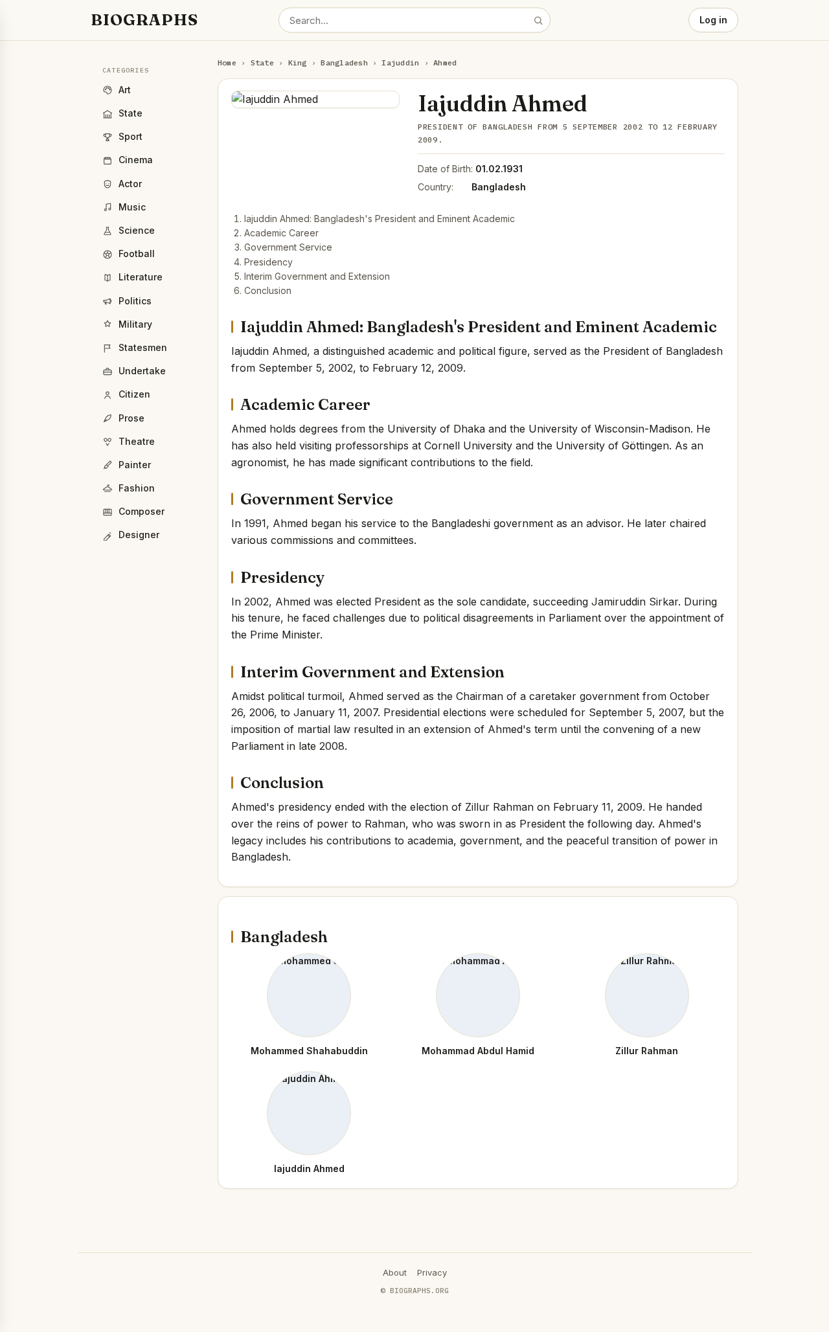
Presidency (268, 261)
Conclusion (267, 290)
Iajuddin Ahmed (309, 1168)
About (395, 1272)
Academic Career (281, 232)
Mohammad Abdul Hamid (478, 1050)
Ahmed (445, 62)
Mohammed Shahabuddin (309, 1050)
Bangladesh (344, 62)
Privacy (432, 1272)
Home (227, 62)
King (297, 62)
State (262, 62)
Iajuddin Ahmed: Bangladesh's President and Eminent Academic (379, 218)
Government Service (288, 247)
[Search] (538, 20)
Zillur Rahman (646, 1050)
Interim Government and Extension (317, 276)
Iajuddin (400, 62)
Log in (713, 19)
